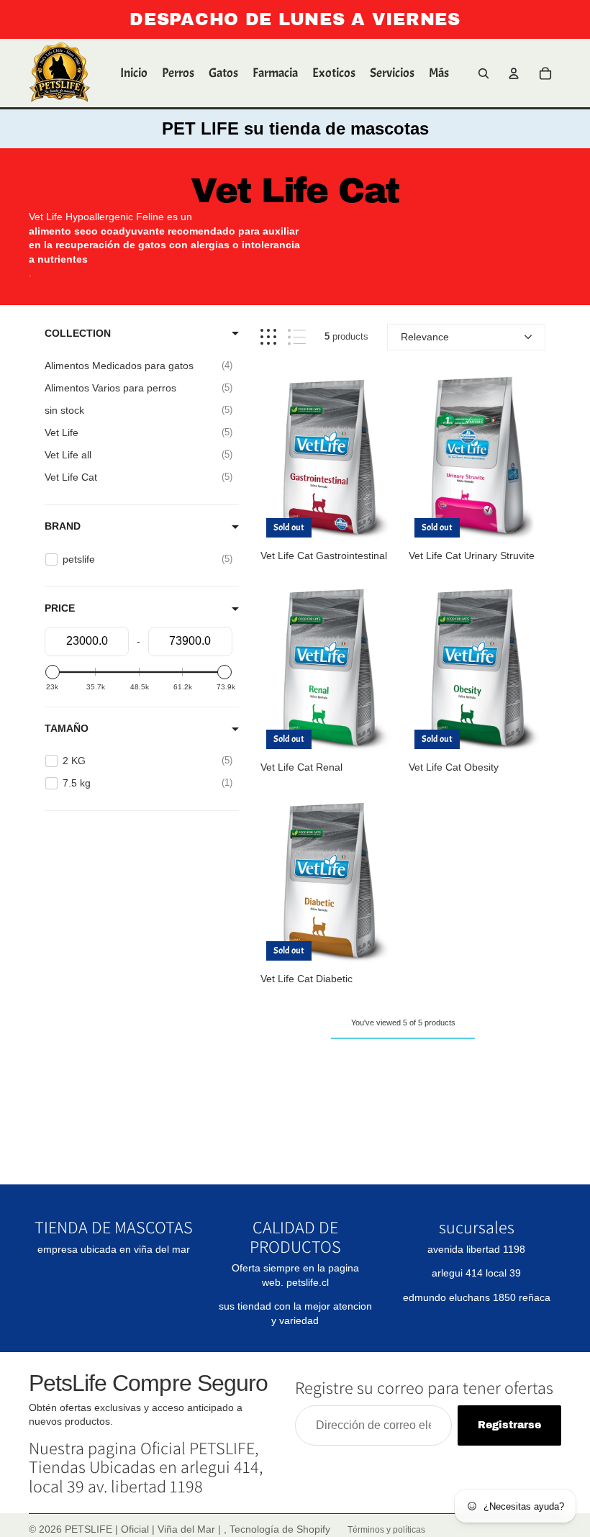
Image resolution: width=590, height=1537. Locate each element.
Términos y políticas (386, 1530)
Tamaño (66, 728)
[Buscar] (483, 73)
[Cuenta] (514, 73)
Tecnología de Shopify (280, 1529)
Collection (78, 333)
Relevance (425, 337)
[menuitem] (439, 73)
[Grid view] (268, 337)
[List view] (297, 337)
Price (60, 608)
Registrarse (509, 1425)
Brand (63, 526)
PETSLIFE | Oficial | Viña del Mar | (144, 1529)
